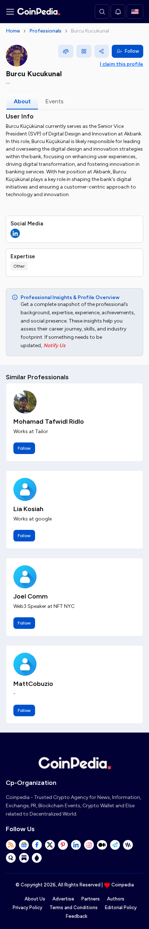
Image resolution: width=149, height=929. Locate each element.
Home (13, 31)
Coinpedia (122, 884)
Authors (115, 899)
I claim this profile (121, 64)
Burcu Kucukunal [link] (90, 31)
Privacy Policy (27, 907)
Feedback (76, 916)
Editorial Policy (121, 907)
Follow (132, 51)
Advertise (63, 899)
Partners (90, 899)
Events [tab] (54, 101)
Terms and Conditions (74, 907)
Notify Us (54, 345)
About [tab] (22, 101)
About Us (35, 899)
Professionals (45, 31)
